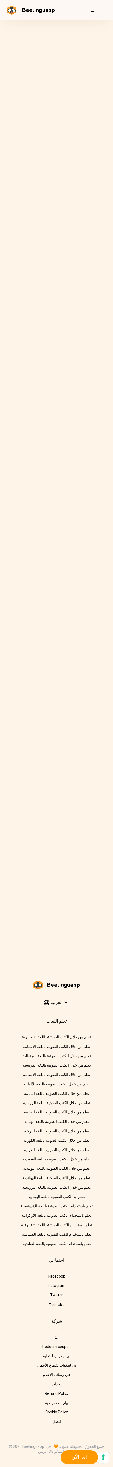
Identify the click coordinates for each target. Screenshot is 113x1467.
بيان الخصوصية (56, 1403)
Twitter (56, 1295)
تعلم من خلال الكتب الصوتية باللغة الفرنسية (56, 1065)
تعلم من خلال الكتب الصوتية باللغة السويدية (56, 1159)
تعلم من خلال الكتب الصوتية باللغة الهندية (56, 1121)
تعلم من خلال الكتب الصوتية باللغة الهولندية (56, 1178)
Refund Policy (57, 1393)
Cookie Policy (56, 1412)
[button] (92, 10)
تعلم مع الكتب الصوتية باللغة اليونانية (56, 1196)
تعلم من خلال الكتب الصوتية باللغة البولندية (56, 1168)
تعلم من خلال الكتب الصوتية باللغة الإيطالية (56, 1074)
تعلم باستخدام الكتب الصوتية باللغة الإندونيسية (56, 1206)
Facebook (56, 1276)
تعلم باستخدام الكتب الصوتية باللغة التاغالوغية (56, 1225)
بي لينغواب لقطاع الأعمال (56, 1365)
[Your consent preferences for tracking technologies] (103, 1457)
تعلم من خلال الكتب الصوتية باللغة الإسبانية (56, 1046)
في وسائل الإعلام (56, 1374)
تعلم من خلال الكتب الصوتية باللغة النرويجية (56, 1187)
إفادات (56, 1384)
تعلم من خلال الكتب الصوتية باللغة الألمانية (56, 1084)
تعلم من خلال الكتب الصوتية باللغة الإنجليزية (56, 1037)
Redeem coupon (56, 1346)
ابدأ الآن (79, 1457)
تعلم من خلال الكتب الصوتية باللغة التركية (56, 1131)
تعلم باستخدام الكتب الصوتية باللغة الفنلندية (56, 1243)
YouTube (56, 1304)
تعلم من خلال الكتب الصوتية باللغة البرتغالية (56, 1056)
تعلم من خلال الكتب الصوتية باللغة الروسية (56, 1103)
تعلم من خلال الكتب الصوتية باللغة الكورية (56, 1140)
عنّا (56, 1337)
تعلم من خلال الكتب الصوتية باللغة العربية (56, 1150)
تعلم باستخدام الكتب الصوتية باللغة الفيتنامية (56, 1234)
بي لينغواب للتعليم (57, 1356)
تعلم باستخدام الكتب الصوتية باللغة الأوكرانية (56, 1215)
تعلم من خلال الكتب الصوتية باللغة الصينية (56, 1112)
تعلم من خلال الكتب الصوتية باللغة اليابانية (56, 1093)
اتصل (56, 1421)
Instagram (57, 1285)
